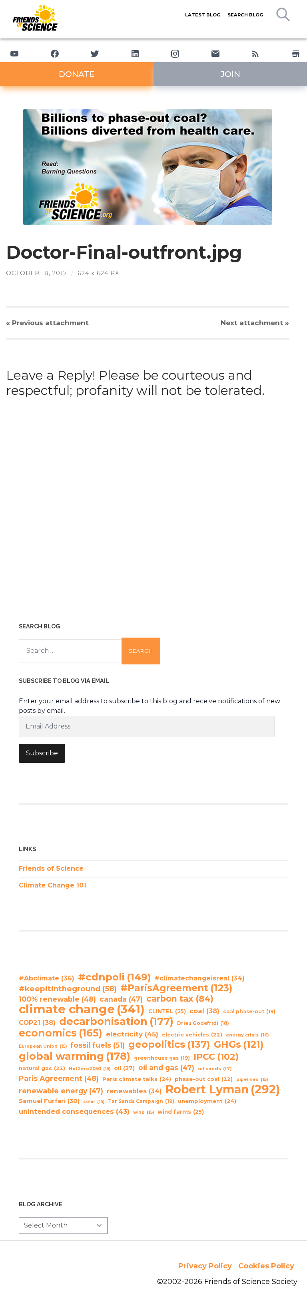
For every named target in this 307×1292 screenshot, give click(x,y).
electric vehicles (192, 1035)
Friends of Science (51, 868)
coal (204, 1011)
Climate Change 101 (52, 885)
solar (93, 1101)
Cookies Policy (266, 1266)
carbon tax (179, 999)
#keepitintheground (68, 988)
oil (124, 1068)
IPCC (216, 1057)
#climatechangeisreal (200, 978)
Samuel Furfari (49, 1101)
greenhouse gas (162, 1058)
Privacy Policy (205, 1266)
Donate (77, 74)
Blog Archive (40, 1204)
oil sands (215, 1068)
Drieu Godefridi (203, 1023)
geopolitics (169, 1044)
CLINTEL (167, 1011)
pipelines (252, 1079)
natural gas (42, 1068)
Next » (255, 322)
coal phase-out (249, 1011)
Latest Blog (203, 15)
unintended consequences (74, 1111)
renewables (134, 1091)
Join (230, 74)
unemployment (207, 1101)
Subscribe (42, 753)
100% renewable (57, 999)
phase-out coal (204, 1079)
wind (143, 1112)
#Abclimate (46, 978)
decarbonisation (116, 1021)
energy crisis (247, 1035)
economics (60, 1033)
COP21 (37, 1022)
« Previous (47, 322)
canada (121, 999)
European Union (43, 1046)
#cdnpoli (114, 977)
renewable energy (61, 1091)
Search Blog (245, 15)
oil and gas (166, 1067)
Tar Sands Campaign (141, 1101)
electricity (132, 1034)
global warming (74, 1056)
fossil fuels (97, 1045)
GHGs (238, 1044)
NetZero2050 (89, 1068)
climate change (82, 1009)
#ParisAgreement (176, 988)
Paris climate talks (136, 1079)
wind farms (180, 1112)
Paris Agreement (59, 1078)
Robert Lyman (222, 1089)
